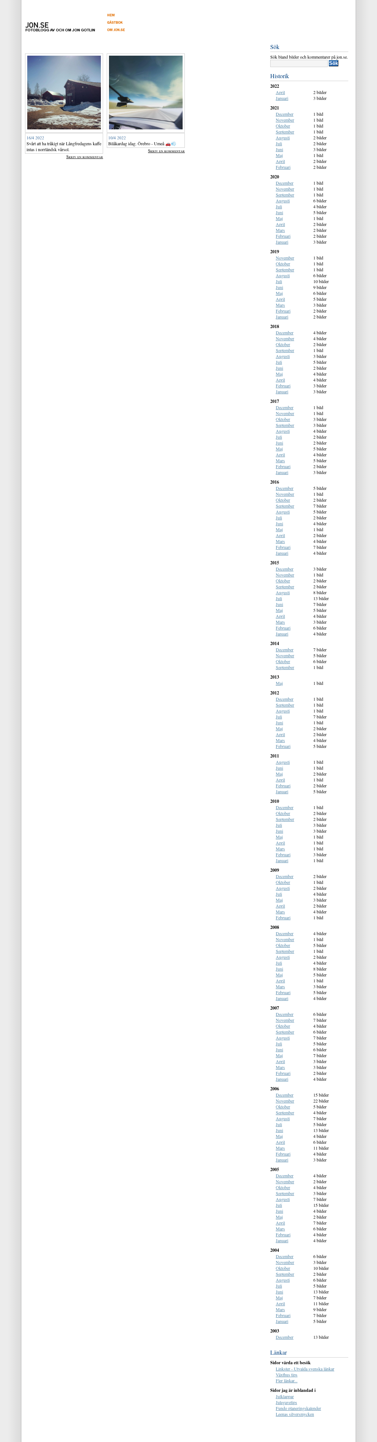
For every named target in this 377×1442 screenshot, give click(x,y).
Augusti (283, 137)
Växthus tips (286, 1374)
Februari (283, 167)
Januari (282, 98)
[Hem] (124, 17)
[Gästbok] (124, 24)
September (285, 132)
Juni (279, 149)
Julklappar (285, 1396)
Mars (280, 230)
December (284, 114)
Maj (279, 155)
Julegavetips (286, 1402)
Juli (279, 143)
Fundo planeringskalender (298, 1408)
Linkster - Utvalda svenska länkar (305, 1369)
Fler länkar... (286, 1380)
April (280, 92)
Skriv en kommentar (84, 156)
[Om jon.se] (124, 31)
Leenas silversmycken (295, 1414)
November (285, 120)
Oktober (283, 126)
